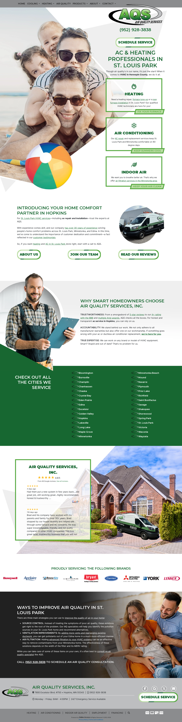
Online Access (84, 717)
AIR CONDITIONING (50, 712)
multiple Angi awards (108, 318)
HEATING (31, 712)
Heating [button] (47, 3)
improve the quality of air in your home (84, 618)
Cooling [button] (32, 3)
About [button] (94, 3)
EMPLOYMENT (99, 712)
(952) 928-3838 (135, 29)
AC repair (119, 138)
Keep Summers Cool (147, 150)
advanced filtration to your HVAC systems (70, 639)
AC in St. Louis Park (55, 244)
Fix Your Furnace (149, 111)
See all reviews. (62, 481)
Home (21, 3)
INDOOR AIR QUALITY (76, 712)
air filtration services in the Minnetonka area (136, 180)
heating (36, 244)
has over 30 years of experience (81, 228)
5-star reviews (137, 314)
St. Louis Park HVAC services (35, 218)
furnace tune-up (140, 99)
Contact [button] (108, 3)
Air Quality (63, 3)
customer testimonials (44, 237)
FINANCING (117, 712)
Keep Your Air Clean (147, 186)
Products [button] (79, 3)
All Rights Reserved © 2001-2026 (100, 717)
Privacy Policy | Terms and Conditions (91, 719)
